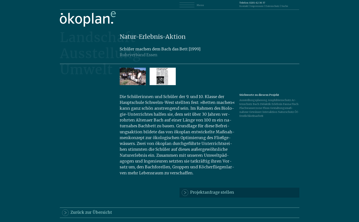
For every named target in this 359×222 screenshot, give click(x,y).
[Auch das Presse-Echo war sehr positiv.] (163, 84)
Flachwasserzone (250, 108)
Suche (284, 6)
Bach (256, 104)
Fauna (287, 104)
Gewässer (255, 112)
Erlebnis (276, 104)
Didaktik (265, 104)
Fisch (295, 104)
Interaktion (269, 112)
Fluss (266, 108)
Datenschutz (272, 6)
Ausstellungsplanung (253, 100)
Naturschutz (286, 112)
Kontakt (243, 6)
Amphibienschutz (279, 100)
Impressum (256, 6)
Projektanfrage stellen (211, 192)
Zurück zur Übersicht (90, 212)
